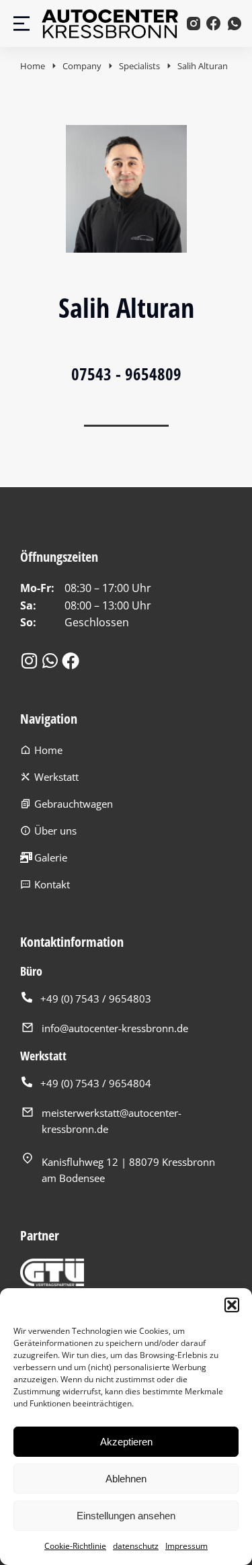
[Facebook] (70, 660)
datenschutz (136, 1546)
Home (32, 66)
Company (81, 66)
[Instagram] (29, 660)
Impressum (186, 1546)
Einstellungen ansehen (126, 1515)
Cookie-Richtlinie (75, 1546)
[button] (232, 1305)
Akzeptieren (126, 1441)
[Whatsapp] (49, 660)
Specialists (139, 66)
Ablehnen (126, 1478)
